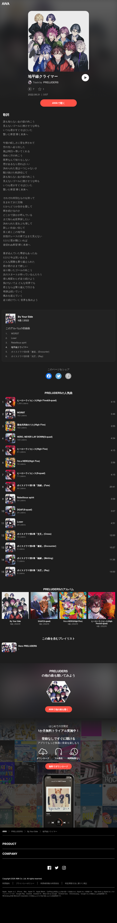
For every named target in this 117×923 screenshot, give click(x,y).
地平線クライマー (50, 831)
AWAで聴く (58, 103)
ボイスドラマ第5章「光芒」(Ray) (27, 356)
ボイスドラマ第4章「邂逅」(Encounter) (30, 351)
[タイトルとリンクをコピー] (68, 376)
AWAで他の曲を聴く (58, 709)
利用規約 (6, 883)
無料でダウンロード (58, 766)
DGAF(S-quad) (44, 621)
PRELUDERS (50, 82)
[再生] (85, 77)
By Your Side (25, 316)
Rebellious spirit (18, 342)
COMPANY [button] (9, 854)
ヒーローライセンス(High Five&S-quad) (101, 622)
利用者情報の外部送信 (50, 883)
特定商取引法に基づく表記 (76, 883)
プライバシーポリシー (25, 883)
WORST (15, 333)
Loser (14, 337)
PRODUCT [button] (9, 844)
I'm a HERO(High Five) (73, 621)
